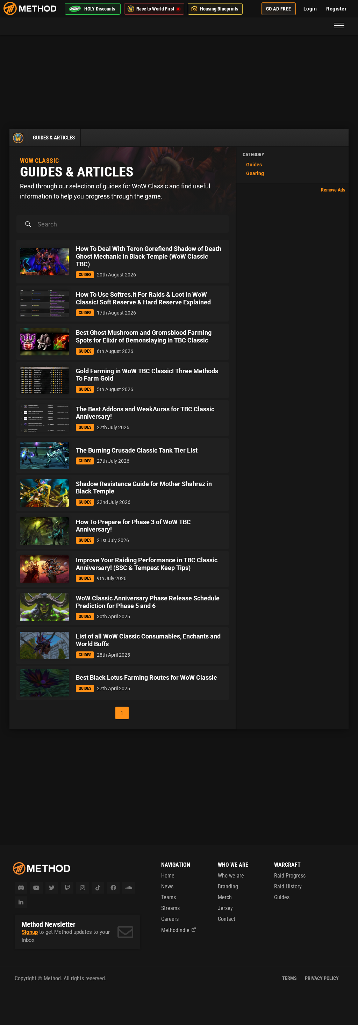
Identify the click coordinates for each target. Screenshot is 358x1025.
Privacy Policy (322, 978)
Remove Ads (333, 189)
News (167, 886)
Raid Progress (290, 875)
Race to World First (155, 9)
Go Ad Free (278, 9)
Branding (228, 886)
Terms (289, 978)
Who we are (231, 875)
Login (310, 9)
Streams (170, 908)
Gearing (255, 173)
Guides (254, 164)
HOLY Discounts (99, 9)
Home (167, 875)
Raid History (288, 886)
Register (336, 9)
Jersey (225, 908)
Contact (226, 919)
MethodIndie (175, 930)
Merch (225, 897)
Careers (170, 919)
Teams (168, 897)
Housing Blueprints (219, 9)
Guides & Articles (54, 138)
